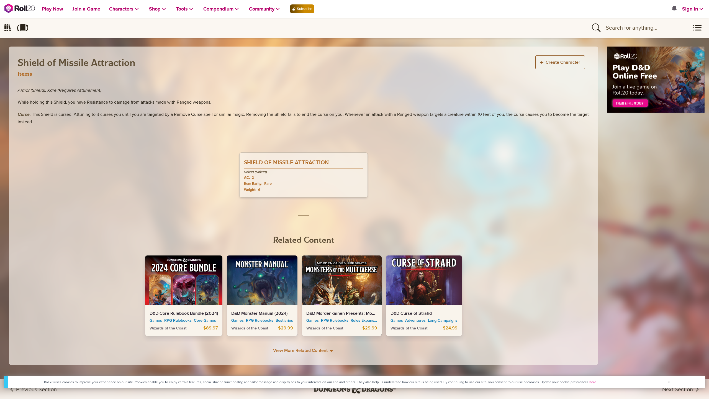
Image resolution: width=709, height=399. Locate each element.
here (592, 382)
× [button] (669, 382)
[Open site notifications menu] (674, 9)
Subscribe (304, 8)
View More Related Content (301, 350)
